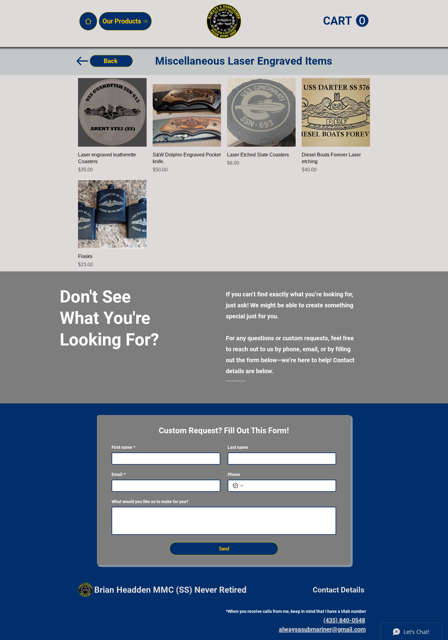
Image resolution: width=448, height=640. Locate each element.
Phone (234, 474)
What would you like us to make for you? (150, 501)
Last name (238, 447)
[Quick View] (112, 112)
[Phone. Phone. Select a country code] (238, 485)
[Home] (88, 21)
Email (119, 474)
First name (123, 447)
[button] (345, 20)
